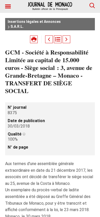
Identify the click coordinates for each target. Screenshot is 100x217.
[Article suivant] (66, 39)
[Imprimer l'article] (34, 39)
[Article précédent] (49, 39)
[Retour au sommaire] (58, 39)
